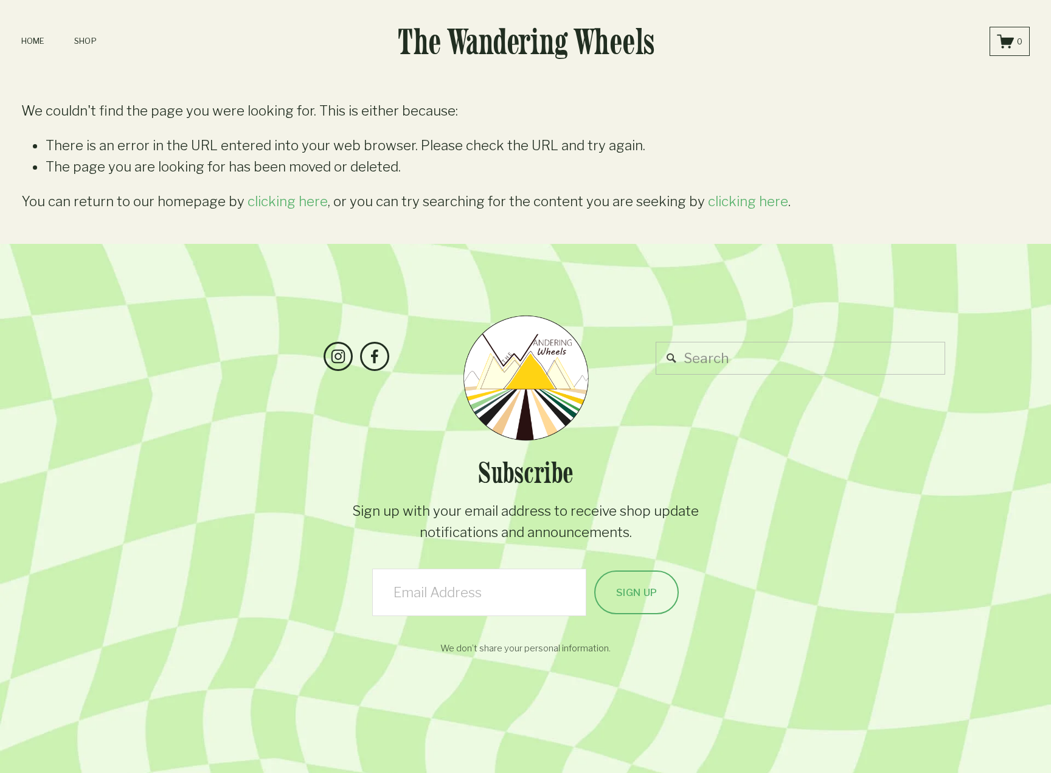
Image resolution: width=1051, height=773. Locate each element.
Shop (85, 41)
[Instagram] (338, 356)
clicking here (288, 201)
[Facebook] (374, 356)
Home (33, 41)
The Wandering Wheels (526, 41)
